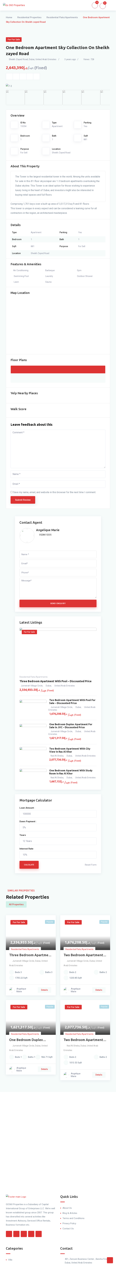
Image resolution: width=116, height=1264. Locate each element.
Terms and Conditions (73, 1218)
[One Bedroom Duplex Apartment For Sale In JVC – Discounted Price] (33, 732)
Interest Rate (26, 848)
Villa (10, 1259)
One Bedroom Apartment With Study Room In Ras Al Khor (70, 772)
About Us (67, 1208)
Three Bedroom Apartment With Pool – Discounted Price (55, 681)
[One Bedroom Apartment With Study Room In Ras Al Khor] (33, 777)
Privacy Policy (69, 1223)
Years (22, 835)
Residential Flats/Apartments (62, 17)
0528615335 (45, 534)
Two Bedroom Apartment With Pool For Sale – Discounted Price (72, 701)
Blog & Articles (70, 1213)
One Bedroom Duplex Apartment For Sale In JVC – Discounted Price (70, 726)
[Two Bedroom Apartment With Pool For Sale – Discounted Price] (33, 708)
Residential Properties (29, 17)
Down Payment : (28, 821)
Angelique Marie (48, 530)
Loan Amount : (27, 807)
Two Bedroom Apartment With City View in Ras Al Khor (69, 750)
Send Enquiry (58, 603)
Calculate (29, 865)
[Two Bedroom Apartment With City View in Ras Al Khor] (33, 755)
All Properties (16, 904)
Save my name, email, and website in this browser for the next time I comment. (54, 492)
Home (9, 17)
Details (44, 990)
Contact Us (68, 1228)
